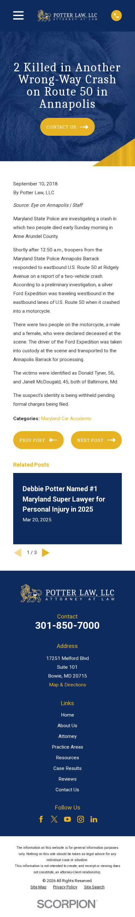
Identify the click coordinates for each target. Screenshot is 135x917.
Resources (67, 758)
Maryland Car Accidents (66, 418)
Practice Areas (67, 747)
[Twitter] (54, 819)
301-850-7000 (67, 625)
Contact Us (67, 790)
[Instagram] (80, 819)
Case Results (67, 768)
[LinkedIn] (93, 819)
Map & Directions (67, 685)
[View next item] (45, 552)
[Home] (67, 15)
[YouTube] (67, 819)
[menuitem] (38, 887)
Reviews (67, 779)
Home (67, 715)
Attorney (67, 736)
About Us (67, 725)
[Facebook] (41, 819)
